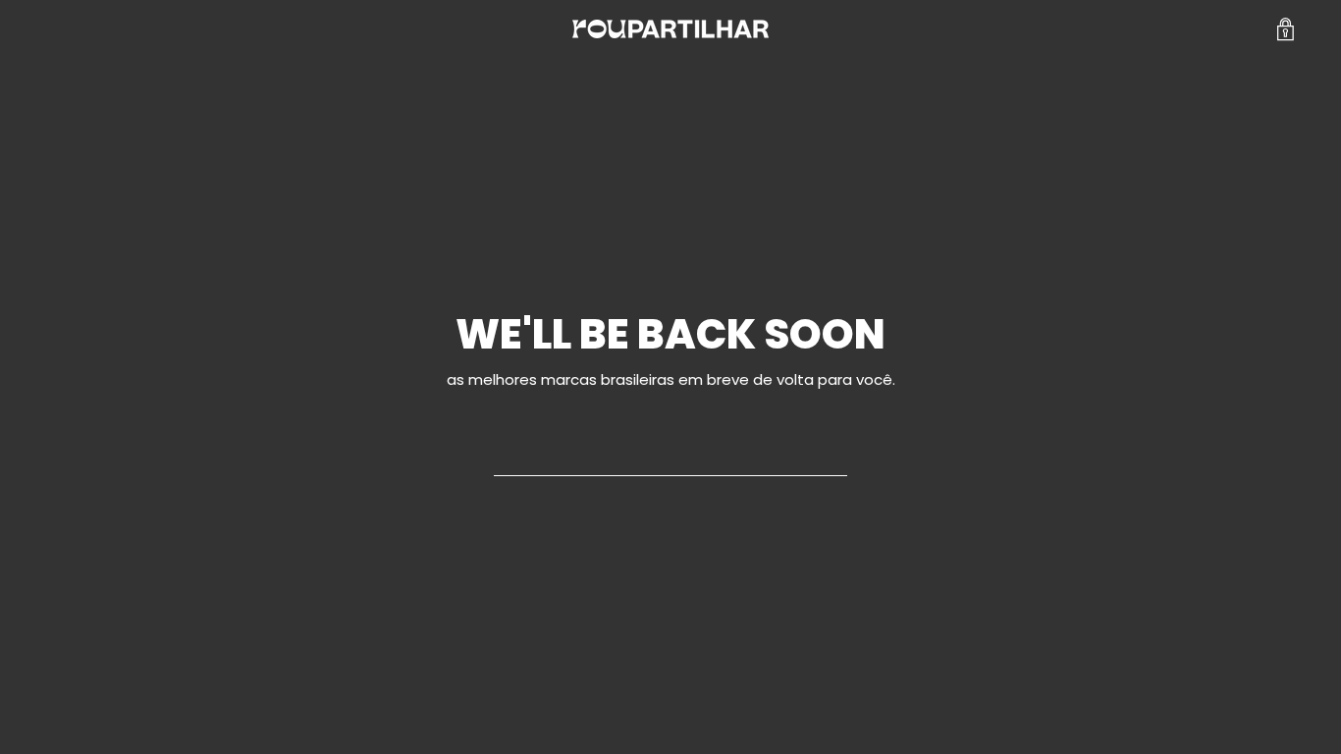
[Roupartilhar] (670, 29)
